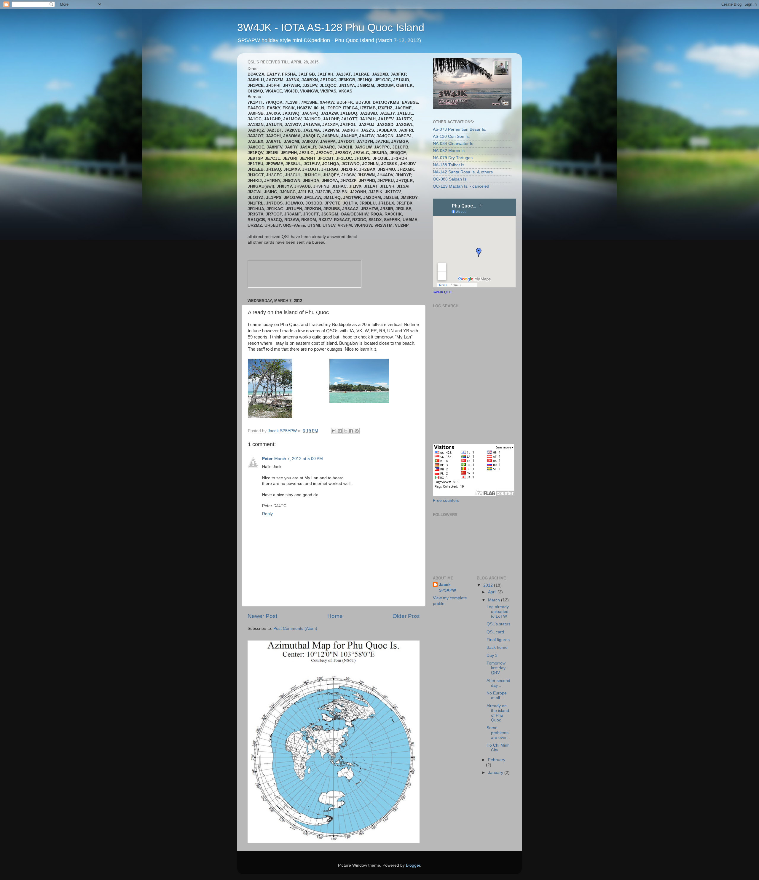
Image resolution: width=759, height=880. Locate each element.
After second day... (498, 683)
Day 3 (492, 655)
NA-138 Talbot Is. (449, 165)
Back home (497, 647)
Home (335, 616)
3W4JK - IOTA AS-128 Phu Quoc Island (330, 27)
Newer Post (262, 616)
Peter (267, 458)
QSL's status (498, 624)
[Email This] (334, 431)
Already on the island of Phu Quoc (498, 713)
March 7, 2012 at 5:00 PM (298, 458)
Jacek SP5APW (447, 587)
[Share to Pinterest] (357, 431)
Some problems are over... (498, 733)
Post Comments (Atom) (295, 628)
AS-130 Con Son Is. (451, 136)
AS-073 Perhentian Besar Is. (459, 129)
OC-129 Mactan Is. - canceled (461, 186)
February (496, 760)
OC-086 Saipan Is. (450, 179)
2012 (488, 585)
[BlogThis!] (340, 431)
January (496, 772)
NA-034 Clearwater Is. (453, 143)
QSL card (495, 632)
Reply (267, 514)
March (494, 600)
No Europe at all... (497, 695)
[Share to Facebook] (351, 431)
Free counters (446, 500)
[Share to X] (345, 431)
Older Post (406, 616)
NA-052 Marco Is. (449, 150)
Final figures (498, 640)
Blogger (413, 865)
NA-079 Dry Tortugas (453, 158)
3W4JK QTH (442, 292)
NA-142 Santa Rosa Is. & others (463, 172)
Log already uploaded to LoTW (498, 612)
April (493, 592)
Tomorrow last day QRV (496, 668)
